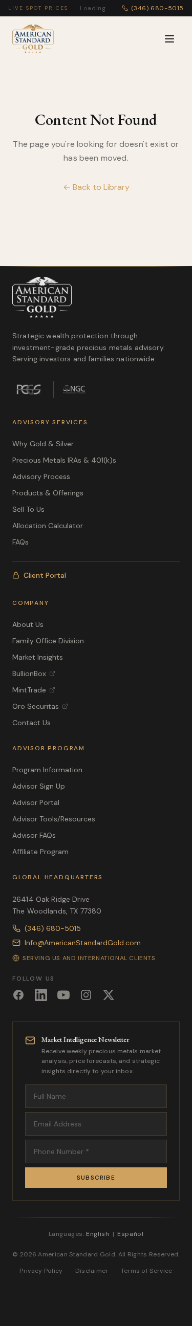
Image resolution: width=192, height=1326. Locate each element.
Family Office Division (48, 640)
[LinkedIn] (41, 995)
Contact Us (31, 722)
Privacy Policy (40, 1271)
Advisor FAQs (34, 835)
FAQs (20, 542)
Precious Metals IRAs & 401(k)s (64, 460)
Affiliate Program (40, 851)
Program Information (47, 769)
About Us (28, 624)
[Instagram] (86, 995)
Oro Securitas (35, 706)
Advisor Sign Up (38, 786)
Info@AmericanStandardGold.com (83, 942)
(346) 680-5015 (53, 928)
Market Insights (37, 657)
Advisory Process (41, 476)
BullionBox (29, 673)
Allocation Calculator (47, 525)
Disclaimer (92, 1271)
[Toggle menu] (169, 39)
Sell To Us (28, 509)
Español (130, 1234)
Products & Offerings (47, 492)
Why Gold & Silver (43, 443)
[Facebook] (18, 995)
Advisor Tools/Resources (53, 818)
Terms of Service (147, 1271)
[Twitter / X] (108, 995)
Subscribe (96, 1177)
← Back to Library (96, 187)
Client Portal (45, 575)
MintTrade (29, 689)
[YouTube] (63, 995)
